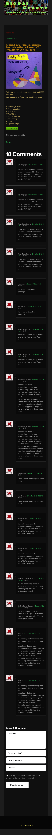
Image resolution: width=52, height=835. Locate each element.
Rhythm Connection (24, 578)
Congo (8, 142)
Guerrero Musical (23, 379)
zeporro (20, 284)
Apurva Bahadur (23, 329)
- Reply (23, 166)
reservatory (21, 164)
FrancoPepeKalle (23, 224)
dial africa (21, 473)
